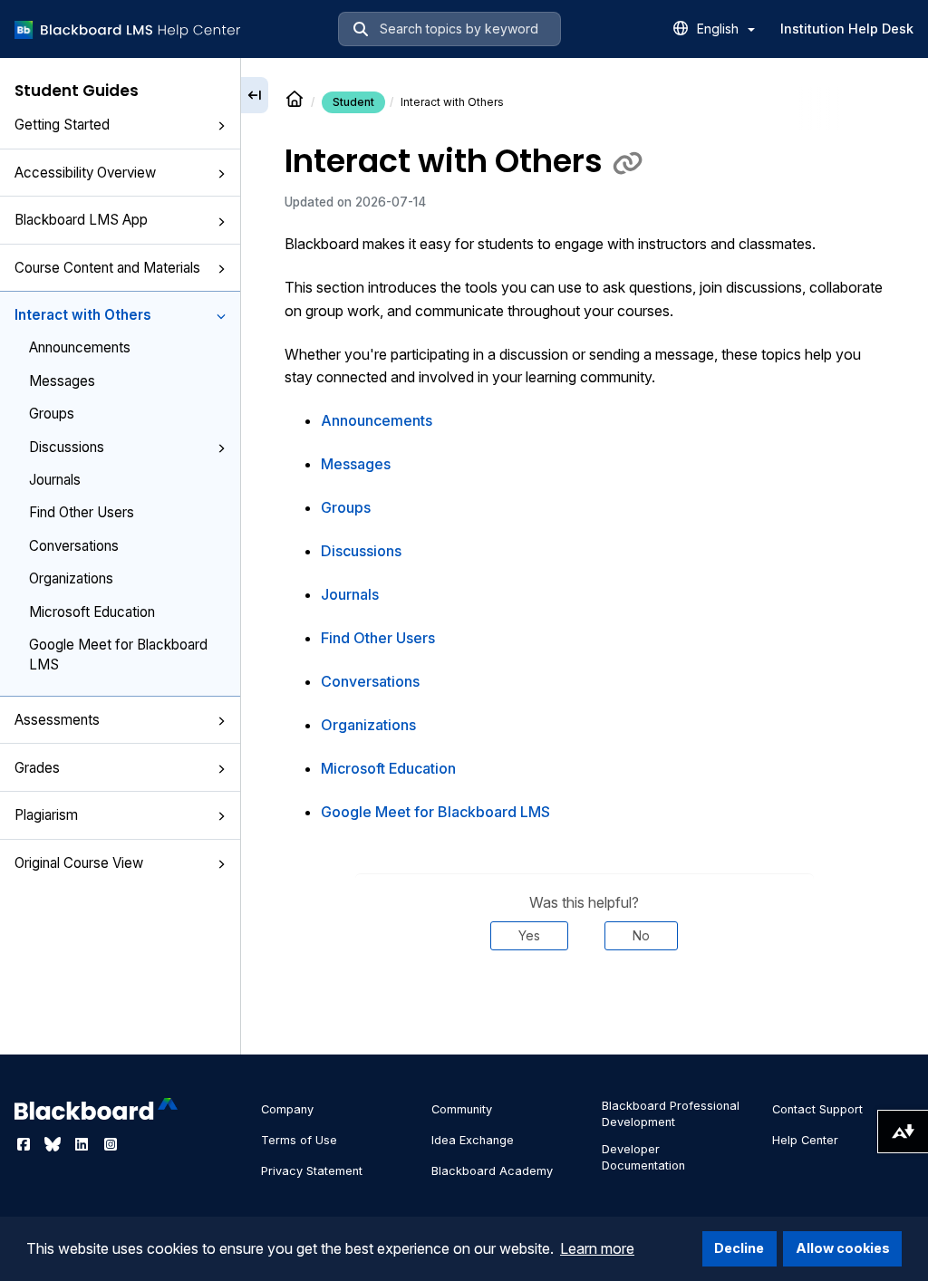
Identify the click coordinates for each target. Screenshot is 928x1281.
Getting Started (62, 124)
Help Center (805, 1140)
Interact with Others (82, 314)
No (641, 935)
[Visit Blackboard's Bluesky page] (54, 1144)
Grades (37, 767)
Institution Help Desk (847, 28)
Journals (55, 479)
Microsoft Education (92, 612)
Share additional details (584, 1005)
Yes (529, 935)
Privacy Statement (311, 1171)
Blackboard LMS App (81, 219)
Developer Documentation (643, 1157)
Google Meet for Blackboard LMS (118, 654)
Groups (51, 413)
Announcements (79, 347)
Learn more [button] (597, 1248)
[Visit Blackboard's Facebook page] (25, 1144)
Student (353, 102)
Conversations (74, 545)
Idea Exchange (472, 1140)
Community (461, 1109)
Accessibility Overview (85, 172)
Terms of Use (299, 1140)
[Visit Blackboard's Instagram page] (111, 1144)
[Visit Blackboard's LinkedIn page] (83, 1144)
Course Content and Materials (107, 267)
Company (287, 1109)
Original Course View (78, 863)
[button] (221, 125)
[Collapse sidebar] (254, 95)
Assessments (57, 719)
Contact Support (817, 1109)
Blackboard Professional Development (671, 1114)
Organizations (71, 578)
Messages (62, 381)
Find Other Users (81, 512)
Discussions (66, 447)
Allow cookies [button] (843, 1248)
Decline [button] (739, 1248)
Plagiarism (46, 815)
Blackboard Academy (492, 1171)
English (719, 28)
